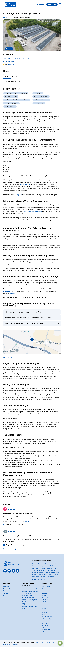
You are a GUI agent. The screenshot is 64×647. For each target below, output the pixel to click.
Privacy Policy (40, 642)
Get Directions (7, 357)
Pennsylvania (56, 572)
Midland (44, 612)
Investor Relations (9, 589)
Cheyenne (45, 589)
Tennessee (44, 574)
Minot (43, 614)
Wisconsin (44, 577)
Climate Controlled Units (30, 589)
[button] (32, 342)
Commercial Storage (28, 597)
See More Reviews (9, 549)
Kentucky (40, 566)
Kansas (34, 566)
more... (27, 521)
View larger (9, 49)
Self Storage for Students (30, 591)
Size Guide (25, 602)
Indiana (57, 564)
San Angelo (45, 623)
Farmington (45, 597)
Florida (47, 564)
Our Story (6, 587)
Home (5, 17)
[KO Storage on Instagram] (13, 571)
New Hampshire (37, 570)
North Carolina (54, 570)
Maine (52, 566)
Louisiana (47, 566)
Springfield (45, 625)
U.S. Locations (7, 591)
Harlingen (45, 599)
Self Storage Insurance (29, 606)
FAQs (24, 604)
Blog (23, 608)
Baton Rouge (46, 587)
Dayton (44, 591)
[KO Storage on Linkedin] (5, 571)
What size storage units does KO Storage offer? (23, 312)
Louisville (44, 610)
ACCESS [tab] (14, 76)
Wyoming (51, 577)
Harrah (44, 602)
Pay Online (52, 4)
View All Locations (38, 579)
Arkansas (41, 564)
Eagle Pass (45, 593)
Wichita (44, 632)
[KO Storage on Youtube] (9, 571)
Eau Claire (45, 595)
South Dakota (36, 574)
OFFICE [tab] (7, 76)
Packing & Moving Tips (29, 600)
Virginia (55, 574)
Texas (50, 574)
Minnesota (42, 568)
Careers (5, 595)
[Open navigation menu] (60, 4)
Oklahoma (48, 572)
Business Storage (27, 595)
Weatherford (46, 629)
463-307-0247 (41, 4)
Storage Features (27, 593)
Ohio (42, 572)
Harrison (44, 604)
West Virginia (36, 577)
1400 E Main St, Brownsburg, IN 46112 (15, 58)
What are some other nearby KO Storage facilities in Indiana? (28, 318)
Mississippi (49, 568)
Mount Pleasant (47, 617)
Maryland (35, 568)
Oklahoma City (46, 619)
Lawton (44, 608)
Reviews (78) (11, 64)
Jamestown (45, 606)
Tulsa (43, 627)
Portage (44, 621)
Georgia (52, 564)
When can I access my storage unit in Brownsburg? (24, 323)
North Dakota (36, 572)
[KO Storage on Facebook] (17, 571)
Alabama (35, 564)
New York (46, 570)
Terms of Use (16, 645)
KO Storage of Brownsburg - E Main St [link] (22, 17)
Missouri (56, 568)
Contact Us (6, 593)
